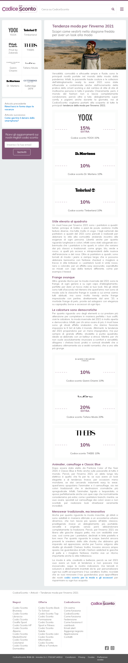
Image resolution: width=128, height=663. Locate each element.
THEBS (30, 50)
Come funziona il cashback (73, 624)
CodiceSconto (20, 592)
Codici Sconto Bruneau (20, 609)
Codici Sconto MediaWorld (20, 635)
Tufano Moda (30, 67)
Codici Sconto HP (22, 625)
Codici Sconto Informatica (46, 638)
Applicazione (71, 633)
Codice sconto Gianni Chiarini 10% (85, 380)
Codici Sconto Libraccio (20, 615)
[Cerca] (113, 9)
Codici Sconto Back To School (49, 609)
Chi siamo (69, 607)
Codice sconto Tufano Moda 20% (85, 416)
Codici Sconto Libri (48, 633)
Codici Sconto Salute (46, 630)
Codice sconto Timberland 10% (85, 210)
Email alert (70, 628)
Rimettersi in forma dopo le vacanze (19, 108)
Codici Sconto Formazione (46, 618)
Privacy (81, 657)
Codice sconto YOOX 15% (85, 137)
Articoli (34, 592)
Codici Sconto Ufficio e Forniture (48, 644)
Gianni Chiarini (13, 69)
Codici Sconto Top (48, 613)
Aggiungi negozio (73, 631)
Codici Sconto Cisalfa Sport (20, 621)
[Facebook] (107, 648)
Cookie (91, 657)
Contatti (68, 636)
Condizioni (70, 657)
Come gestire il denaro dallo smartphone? (20, 119)
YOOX (13, 34)
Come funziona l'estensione (72, 618)
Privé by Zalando (13, 51)
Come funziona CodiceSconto (72, 612)
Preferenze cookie (102, 658)
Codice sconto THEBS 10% (85, 453)
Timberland (30, 34)
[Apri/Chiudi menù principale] (122, 9)
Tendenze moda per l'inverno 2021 (59, 592)
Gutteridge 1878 (30, 87)
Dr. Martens (13, 85)
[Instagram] (112, 648)
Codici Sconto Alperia (20, 630)
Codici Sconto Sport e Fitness (46, 624)
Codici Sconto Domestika (20, 647)
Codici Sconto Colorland (20, 641)
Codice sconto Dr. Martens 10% (85, 174)
